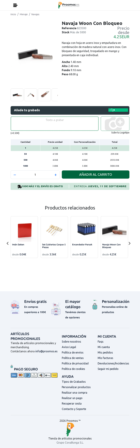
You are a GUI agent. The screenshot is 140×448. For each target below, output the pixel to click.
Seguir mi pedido (108, 368)
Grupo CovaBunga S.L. (70, 442)
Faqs (100, 341)
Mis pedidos (105, 352)
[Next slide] (129, 243)
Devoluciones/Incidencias (113, 363)
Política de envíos (72, 352)
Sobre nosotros (71, 341)
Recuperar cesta (72, 403)
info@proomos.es (46, 351)
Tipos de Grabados (74, 381)
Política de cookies (73, 368)
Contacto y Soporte (74, 408)
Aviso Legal (69, 347)
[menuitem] (17, 94)
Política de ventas (73, 357)
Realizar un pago (72, 398)
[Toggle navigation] (15, 5)
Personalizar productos (76, 387)
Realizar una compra (74, 392)
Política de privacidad (75, 363)
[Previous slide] (8, 243)
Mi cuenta (104, 347)
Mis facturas (105, 357)
